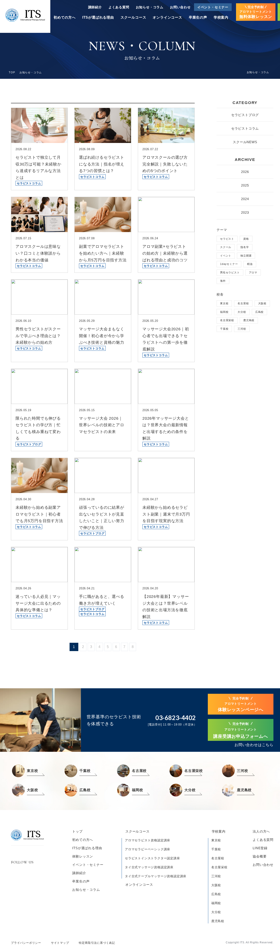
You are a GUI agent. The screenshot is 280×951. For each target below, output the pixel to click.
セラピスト (227, 238)
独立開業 (246, 255)
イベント (225, 255)
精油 (250, 264)
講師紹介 (95, 7)
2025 (245, 185)
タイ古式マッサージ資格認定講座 (149, 867)
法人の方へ (261, 831)
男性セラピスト (230, 272)
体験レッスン (82, 856)
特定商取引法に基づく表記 (97, 942)
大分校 (242, 311)
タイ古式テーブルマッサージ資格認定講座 (155, 876)
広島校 (259, 311)
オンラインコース (167, 17)
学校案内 (221, 17)
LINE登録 (260, 848)
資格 (246, 238)
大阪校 (262, 303)
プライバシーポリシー (26, 942)
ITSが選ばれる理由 (98, 17)
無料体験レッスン (255, 12)
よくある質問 (118, 7)
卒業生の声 (198, 17)
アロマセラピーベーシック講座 (147, 849)
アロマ (253, 272)
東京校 (224, 303)
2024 (245, 199)
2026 (245, 172)
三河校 (242, 328)
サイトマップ (60, 942)
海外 (223, 280)
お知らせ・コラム (149, 7)
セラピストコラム (245, 128)
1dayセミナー (229, 264)
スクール (225, 247)
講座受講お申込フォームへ (240, 730)
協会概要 (259, 856)
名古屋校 (243, 303)
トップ (77, 831)
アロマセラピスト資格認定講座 (147, 840)
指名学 (244, 247)
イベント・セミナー (212, 7)
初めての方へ (65, 17)
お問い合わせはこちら (253, 745)
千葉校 (224, 328)
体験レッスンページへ (240, 704)
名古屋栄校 (227, 320)
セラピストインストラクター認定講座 (152, 858)
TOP (12, 72)
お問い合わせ (180, 7)
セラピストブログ (245, 115)
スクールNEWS (245, 142)
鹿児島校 (248, 320)
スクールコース (133, 17)
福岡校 (224, 311)
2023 (245, 212)
